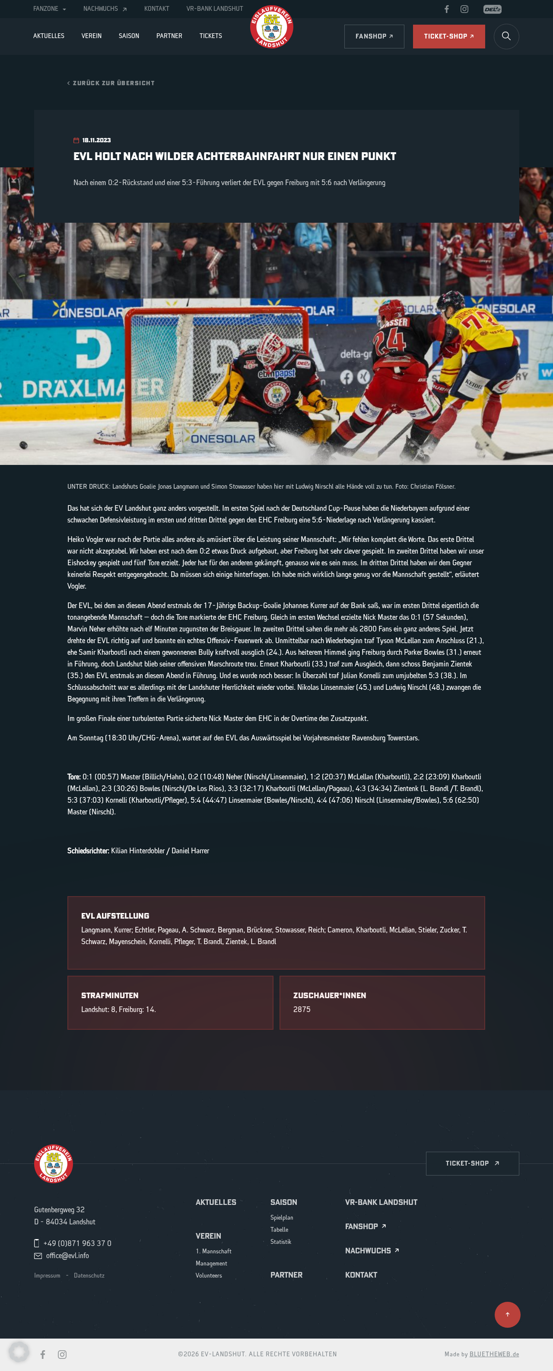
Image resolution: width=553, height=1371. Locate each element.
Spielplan (281, 1218)
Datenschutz (89, 1276)
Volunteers (209, 1276)
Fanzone (45, 9)
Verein (92, 36)
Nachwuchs (100, 9)
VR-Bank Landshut (215, 9)
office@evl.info (67, 1256)
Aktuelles (48, 36)
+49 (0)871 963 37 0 (77, 1244)
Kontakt (156, 9)
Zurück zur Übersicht (114, 82)
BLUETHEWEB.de (494, 1354)
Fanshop (361, 1227)
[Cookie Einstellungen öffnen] (19, 1351)
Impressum (47, 1276)
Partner (169, 36)
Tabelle (279, 1230)
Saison (129, 36)
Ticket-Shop (467, 1163)
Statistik (281, 1242)
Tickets (211, 36)
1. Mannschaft (214, 1252)
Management (211, 1264)
